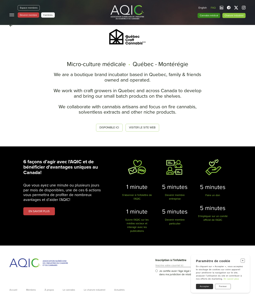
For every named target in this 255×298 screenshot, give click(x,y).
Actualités (119, 289)
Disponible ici (109, 127)
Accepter (204, 286)
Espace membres (28, 7)
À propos (49, 289)
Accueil (13, 289)
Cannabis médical (209, 15)
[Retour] (10, 26)
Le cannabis (69, 289)
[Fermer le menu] (11, 15)
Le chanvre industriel (94, 289)
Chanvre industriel (234, 15)
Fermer (223, 286)
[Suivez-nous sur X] (236, 8)
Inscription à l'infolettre (170, 260)
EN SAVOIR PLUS (39, 211)
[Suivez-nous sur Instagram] (244, 8)
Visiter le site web (142, 127)
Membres (31, 289)
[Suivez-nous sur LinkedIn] (221, 8)
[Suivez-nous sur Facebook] (229, 8)
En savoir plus (231, 279)
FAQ (213, 7)
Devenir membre (28, 15)
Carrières (48, 15)
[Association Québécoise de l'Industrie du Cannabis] (128, 12)
